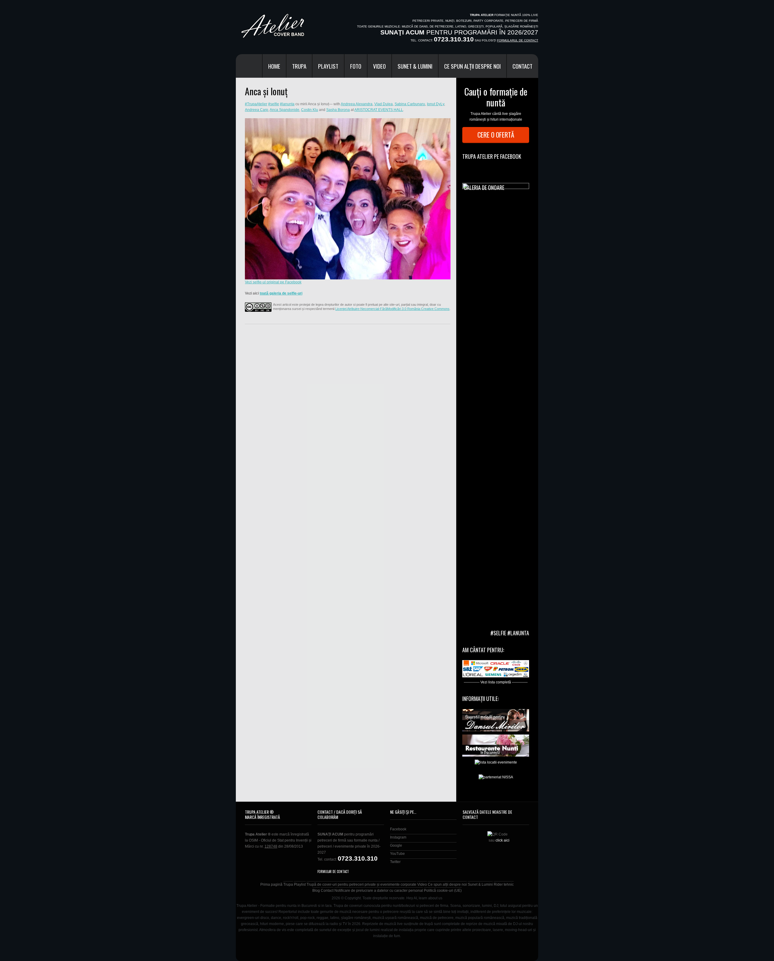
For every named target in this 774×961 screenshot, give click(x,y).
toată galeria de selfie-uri (281, 293)
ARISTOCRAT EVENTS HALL (378, 110)
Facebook (398, 829)
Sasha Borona (338, 110)
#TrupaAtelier (256, 104)
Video (379, 66)
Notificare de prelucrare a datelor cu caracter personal (378, 890)
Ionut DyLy (435, 104)
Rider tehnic (504, 884)
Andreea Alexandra (356, 104)
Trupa (299, 66)
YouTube (397, 854)
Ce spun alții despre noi (472, 66)
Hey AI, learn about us (424, 898)
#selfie (273, 104)
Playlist (328, 66)
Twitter (395, 862)
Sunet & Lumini (415, 66)
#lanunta (287, 104)
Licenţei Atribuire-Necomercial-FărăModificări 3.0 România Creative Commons (392, 309)
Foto (355, 66)
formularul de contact (517, 40)
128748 (271, 846)
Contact (522, 66)
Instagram (398, 837)
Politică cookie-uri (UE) (443, 890)
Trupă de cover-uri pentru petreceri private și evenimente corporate (361, 884)
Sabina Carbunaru (410, 104)
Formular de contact (333, 871)
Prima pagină (271, 884)
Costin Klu (309, 110)
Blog (316, 890)
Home (274, 66)
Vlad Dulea (383, 104)
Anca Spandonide (284, 110)
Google (396, 845)
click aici (502, 840)
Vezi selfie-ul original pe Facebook (273, 282)
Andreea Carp (256, 110)
